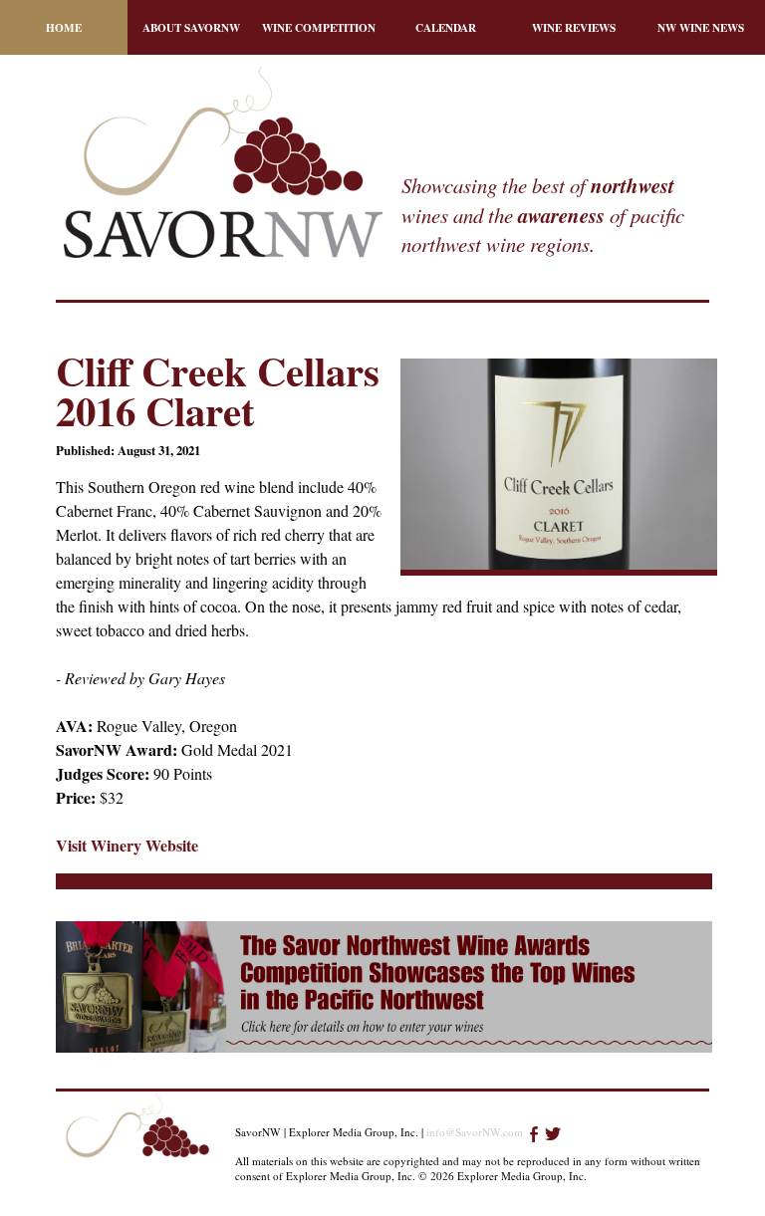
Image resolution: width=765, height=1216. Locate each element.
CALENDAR (445, 27)
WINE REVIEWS (574, 27)
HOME (64, 27)
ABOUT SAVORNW (191, 27)
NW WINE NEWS (700, 27)
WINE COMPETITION (319, 27)
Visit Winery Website (127, 845)
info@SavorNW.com (474, 1131)
